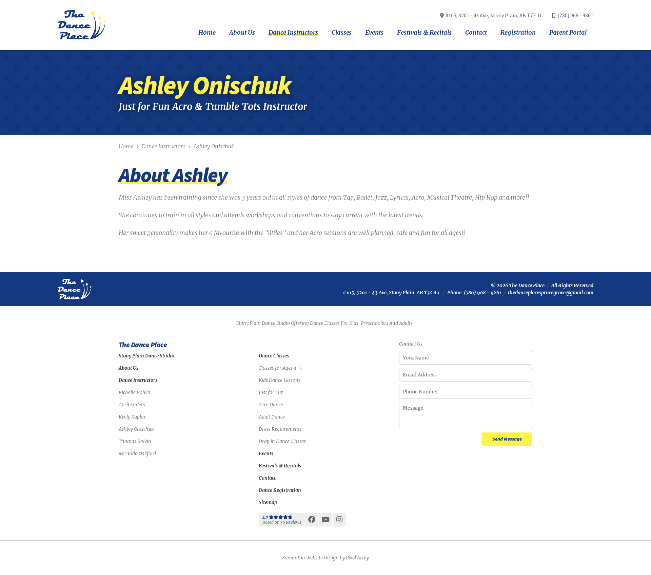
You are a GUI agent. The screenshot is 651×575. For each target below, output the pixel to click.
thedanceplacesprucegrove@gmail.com (550, 293)
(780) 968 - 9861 (575, 15)
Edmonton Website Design (310, 558)
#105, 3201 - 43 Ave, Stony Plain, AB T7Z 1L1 (391, 293)
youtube (325, 521)
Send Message (507, 439)
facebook (311, 521)
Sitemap (268, 502)
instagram (340, 521)
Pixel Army (357, 558)
